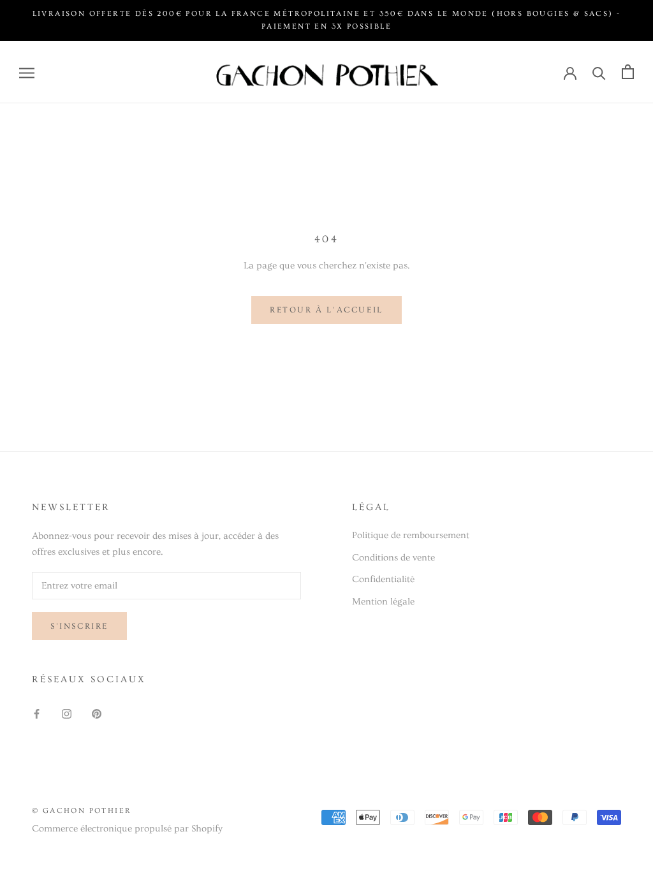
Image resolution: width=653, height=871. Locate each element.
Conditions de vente (393, 557)
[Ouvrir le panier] (628, 71)
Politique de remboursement (410, 535)
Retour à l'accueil (326, 309)
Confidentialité (383, 579)
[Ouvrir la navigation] (26, 72)
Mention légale (383, 601)
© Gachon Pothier (81, 811)
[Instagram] (66, 712)
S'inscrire (79, 626)
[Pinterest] (96, 712)
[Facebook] (36, 712)
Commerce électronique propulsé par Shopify (127, 828)
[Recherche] (599, 71)
